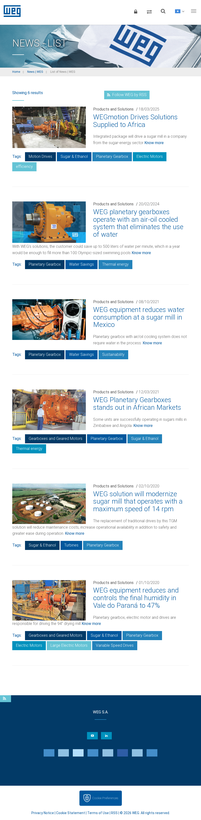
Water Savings (81, 264)
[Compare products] (149, 11)
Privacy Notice (42, 813)
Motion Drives (40, 156)
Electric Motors (150, 156)
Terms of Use (98, 813)
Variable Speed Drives (115, 645)
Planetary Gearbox (112, 156)
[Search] (163, 11)
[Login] (135, 11)
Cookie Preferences (105, 798)
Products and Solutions (113, 109)
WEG (10, 11)
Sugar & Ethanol (74, 156)
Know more (154, 142)
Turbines (71, 545)
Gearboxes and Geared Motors (55, 438)
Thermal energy (115, 264)
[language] (179, 11)
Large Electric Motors (69, 645)
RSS (114, 813)
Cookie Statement (70, 813)
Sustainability (113, 354)
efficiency (24, 166)
